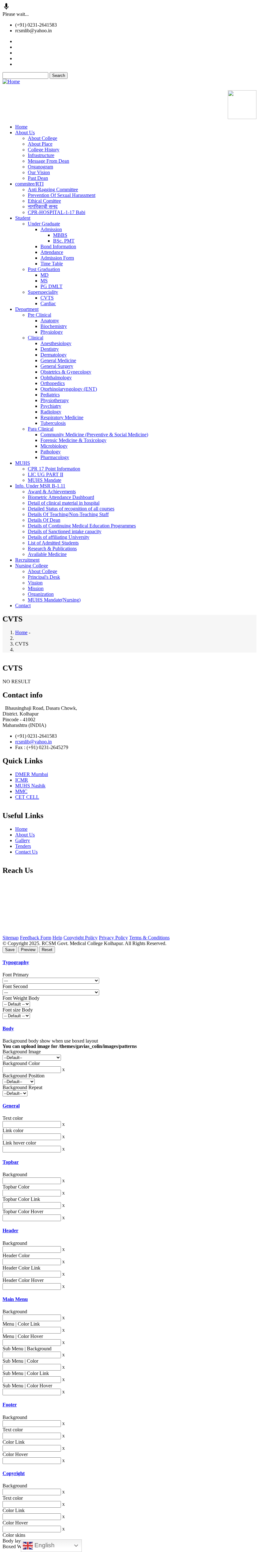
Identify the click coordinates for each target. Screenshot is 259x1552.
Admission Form (57, 258)
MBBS (60, 235)
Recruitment (27, 560)
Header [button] (10, 1230)
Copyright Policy (80, 937)
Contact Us (26, 852)
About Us (25, 132)
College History (43, 149)
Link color (13, 1130)
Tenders (23, 846)
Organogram (40, 166)
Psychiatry (50, 406)
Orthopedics (52, 383)
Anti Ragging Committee (53, 189)
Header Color (16, 1255)
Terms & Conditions (149, 937)
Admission (51, 229)
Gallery (22, 52)
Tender (23, 41)
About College (42, 138)
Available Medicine (34, 64)
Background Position (24, 1075)
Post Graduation (44, 269)
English (44, 1545)
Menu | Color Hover (23, 1336)
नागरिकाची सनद (42, 206)
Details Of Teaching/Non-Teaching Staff (68, 514)
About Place (40, 144)
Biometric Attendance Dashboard (61, 497)
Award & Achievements (52, 491)
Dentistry (49, 349)
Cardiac (48, 303)
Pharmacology (54, 457)
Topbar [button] (11, 1162)
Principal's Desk (44, 577)
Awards (23, 58)
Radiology (50, 411)
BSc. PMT (64, 240)
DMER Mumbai (31, 774)
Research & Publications (52, 548)
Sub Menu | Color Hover (27, 1385)
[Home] (11, 81)
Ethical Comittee (44, 201)
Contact (23, 605)
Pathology (50, 451)
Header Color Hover (23, 1280)
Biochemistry (53, 326)
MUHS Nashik (30, 785)
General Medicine (58, 360)
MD (44, 275)
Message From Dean (48, 161)
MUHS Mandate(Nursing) (54, 600)
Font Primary (16, 974)
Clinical (35, 337)
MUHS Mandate (44, 480)
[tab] (129, 962)
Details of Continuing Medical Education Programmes (82, 525)
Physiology (51, 332)
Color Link (14, 1442)
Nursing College (31, 565)
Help (57, 937)
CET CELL (27, 797)
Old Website (15, 87)
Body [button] (8, 1028)
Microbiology (54, 446)
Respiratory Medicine (61, 417)
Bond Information (58, 246)
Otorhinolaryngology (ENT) (68, 389)
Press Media (27, 47)
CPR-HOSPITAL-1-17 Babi (56, 212)
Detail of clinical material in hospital (63, 503)
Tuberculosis (53, 423)
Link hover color (19, 1142)
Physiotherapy (54, 400)
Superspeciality (43, 292)
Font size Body (18, 1010)
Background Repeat (22, 1087)
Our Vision (39, 172)
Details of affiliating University (58, 537)
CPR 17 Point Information (54, 468)
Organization (41, 594)
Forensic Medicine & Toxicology (73, 440)
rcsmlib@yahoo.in (33, 741)
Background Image (22, 1051)
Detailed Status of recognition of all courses (71, 508)
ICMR (21, 780)
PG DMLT (51, 286)
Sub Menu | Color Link (26, 1373)
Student (22, 218)
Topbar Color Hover (23, 1211)
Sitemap (11, 937)
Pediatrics (50, 394)
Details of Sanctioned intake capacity (64, 531)
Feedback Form (35, 937)
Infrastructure (41, 155)
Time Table (51, 263)
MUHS (22, 463)
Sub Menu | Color (20, 1361)
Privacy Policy (113, 937)
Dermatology (53, 354)
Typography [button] (16, 962)
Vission (35, 582)
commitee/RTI (29, 183)
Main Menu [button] (15, 1299)
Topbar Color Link (21, 1199)
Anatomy (49, 320)
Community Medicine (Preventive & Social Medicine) (94, 434)
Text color (13, 1118)
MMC (21, 791)
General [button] (11, 1105)
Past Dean (38, 178)
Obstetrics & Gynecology (65, 372)
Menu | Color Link (21, 1324)
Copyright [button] (14, 1473)
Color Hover (15, 1454)
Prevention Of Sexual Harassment (61, 195)
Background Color (21, 1063)
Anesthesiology (55, 343)
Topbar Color (16, 1186)
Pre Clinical (39, 315)
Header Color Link (21, 1268)
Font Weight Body (21, 998)
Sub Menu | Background (27, 1348)
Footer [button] (10, 1404)
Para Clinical (40, 429)
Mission (36, 588)
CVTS (47, 297)
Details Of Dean (44, 520)
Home (21, 126)
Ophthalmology (56, 377)
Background (15, 1174)
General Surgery (56, 366)
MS (44, 280)
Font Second (15, 986)
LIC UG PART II (45, 474)
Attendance (51, 252)
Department (27, 309)
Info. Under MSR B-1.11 (40, 486)
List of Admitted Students (53, 543)
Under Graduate (44, 223)
